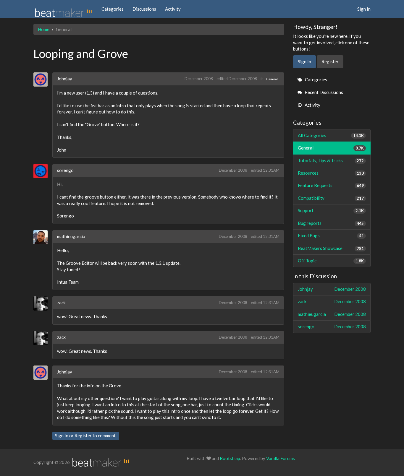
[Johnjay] (42, 79)
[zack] (42, 303)
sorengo (65, 170)
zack (61, 302)
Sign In (364, 9)
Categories (112, 9)
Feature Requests (331, 185)
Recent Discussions (323, 92)
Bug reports (331, 223)
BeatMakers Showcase (331, 248)
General (272, 79)
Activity (173, 9)
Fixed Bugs (331, 235)
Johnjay (64, 78)
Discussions (144, 9)
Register (83, 435)
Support (331, 210)
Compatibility (331, 198)
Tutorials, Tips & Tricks (331, 160)
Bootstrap (230, 458)
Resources (331, 173)
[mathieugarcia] (42, 237)
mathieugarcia (71, 236)
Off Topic (331, 260)
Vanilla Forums (280, 458)
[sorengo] (42, 171)
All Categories (331, 135)
